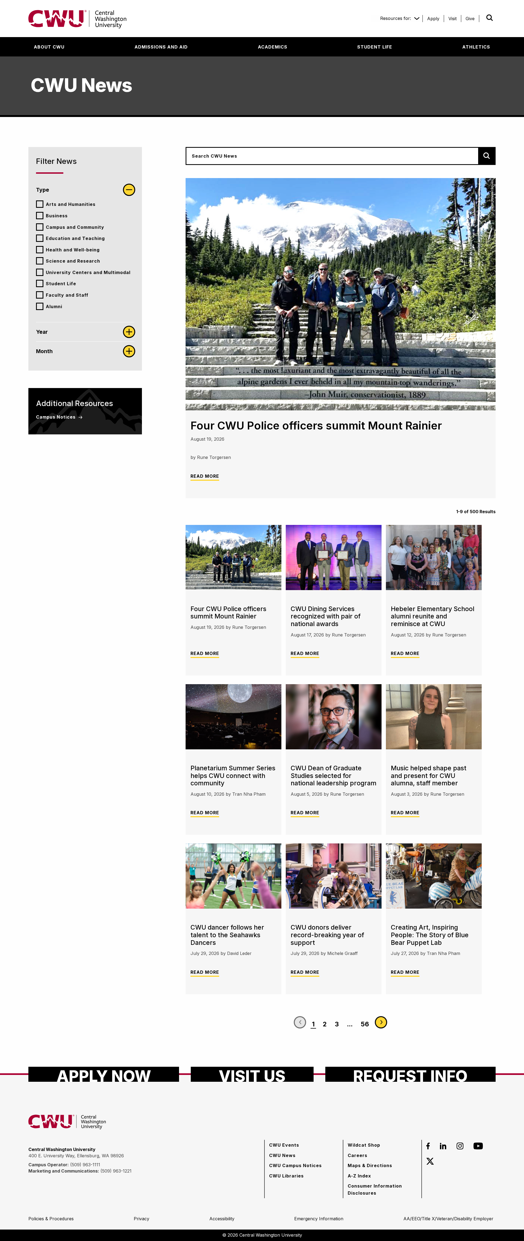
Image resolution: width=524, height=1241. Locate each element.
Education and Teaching (75, 238)
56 (365, 1024)
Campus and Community (75, 227)
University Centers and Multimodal (88, 272)
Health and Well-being (73, 250)
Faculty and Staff (67, 295)
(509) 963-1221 (116, 1171)
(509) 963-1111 (85, 1164)
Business (57, 216)
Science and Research (73, 261)
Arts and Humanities (71, 204)
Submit (482, 17)
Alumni (54, 306)
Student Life (61, 283)
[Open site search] (490, 18)
